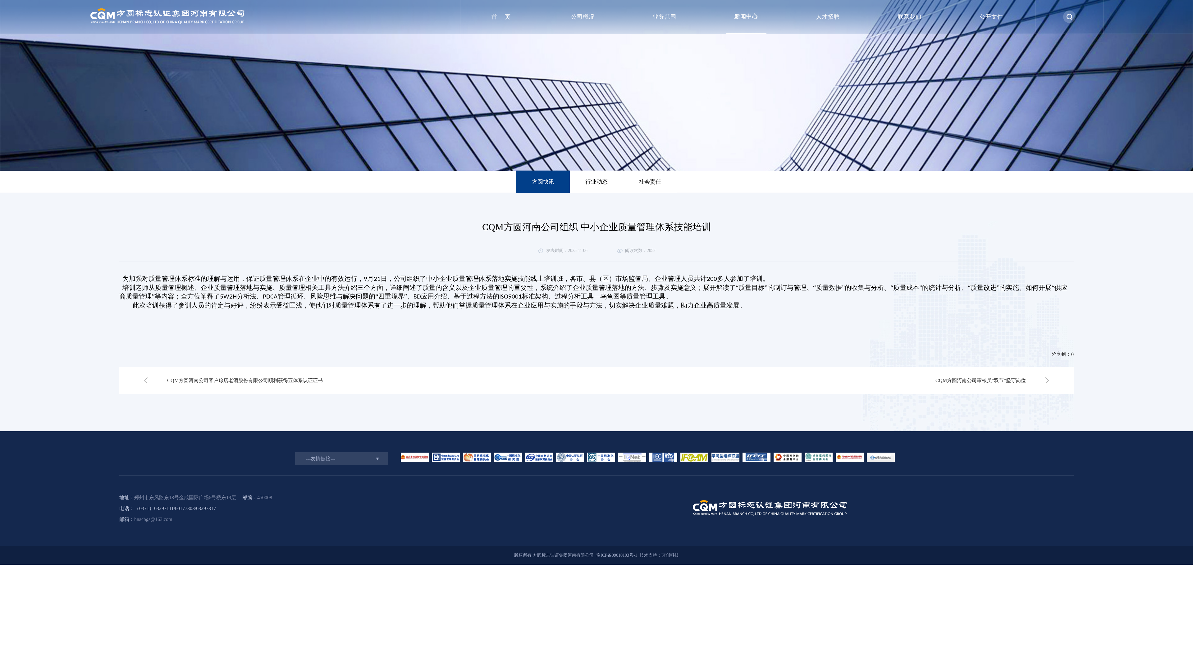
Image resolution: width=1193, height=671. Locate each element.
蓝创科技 (670, 555)
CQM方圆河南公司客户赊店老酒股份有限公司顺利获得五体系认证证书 (245, 380)
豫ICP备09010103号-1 (615, 555)
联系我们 (909, 17)
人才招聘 (828, 17)
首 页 (501, 17)
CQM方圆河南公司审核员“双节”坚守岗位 (980, 380)
